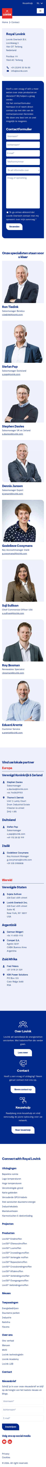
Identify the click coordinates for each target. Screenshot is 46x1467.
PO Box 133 (12, 978)
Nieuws (6, 1293)
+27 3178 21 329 (14, 969)
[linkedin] (10, 1441)
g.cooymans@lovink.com (14, 553)
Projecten (7, 1223)
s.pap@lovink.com (11, 374)
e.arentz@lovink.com (12, 733)
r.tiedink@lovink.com (12, 314)
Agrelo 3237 (13, 944)
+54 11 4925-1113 (15, 935)
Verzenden (14, 226)
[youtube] (4, 1441)
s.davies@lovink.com (12, 434)
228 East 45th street (17, 898)
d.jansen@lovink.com (12, 494)
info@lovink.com (19, 71)
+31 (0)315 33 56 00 (20, 67)
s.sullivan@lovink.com (13, 613)
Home (5, 22)
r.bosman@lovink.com (13, 673)
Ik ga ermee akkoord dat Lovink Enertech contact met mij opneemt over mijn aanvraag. (22, 216)
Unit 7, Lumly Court (16, 801)
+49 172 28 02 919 (15, 837)
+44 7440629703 (14, 792)
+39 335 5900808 (15, 863)
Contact (7, 1371)
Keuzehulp (28, 3)
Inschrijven (10, 1427)
